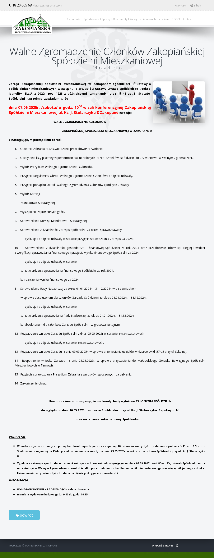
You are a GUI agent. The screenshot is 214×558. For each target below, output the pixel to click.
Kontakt (181, 5)
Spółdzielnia (91, 19)
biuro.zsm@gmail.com (48, 5)
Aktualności (74, 19)
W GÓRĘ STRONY (163, 545)
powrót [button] (26, 515)
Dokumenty (120, 19)
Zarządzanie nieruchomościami (149, 19)
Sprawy (106, 19)
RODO (176, 19)
